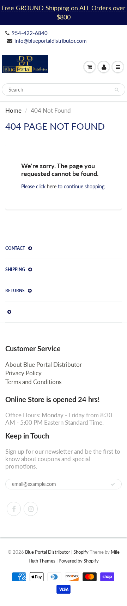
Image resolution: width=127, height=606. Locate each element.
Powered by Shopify (79, 561)
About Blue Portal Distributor (43, 364)
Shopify (81, 552)
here (51, 186)
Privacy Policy (23, 373)
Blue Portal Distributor (48, 552)
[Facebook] (14, 509)
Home (13, 110)
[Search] (116, 89)
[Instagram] (31, 509)
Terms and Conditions (33, 382)
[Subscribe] (112, 484)
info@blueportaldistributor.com (50, 40)
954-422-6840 (30, 33)
